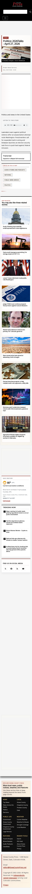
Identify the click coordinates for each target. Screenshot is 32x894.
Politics (5, 810)
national (8, 175)
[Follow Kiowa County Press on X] (5, 569)
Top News (6, 802)
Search (19, 839)
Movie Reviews (7, 841)
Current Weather (22, 819)
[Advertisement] (16, 91)
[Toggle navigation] (5, 18)
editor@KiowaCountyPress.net (14, 867)
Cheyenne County (22, 805)
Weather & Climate (23, 822)
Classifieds (6, 846)
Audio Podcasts (8, 844)
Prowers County (22, 808)
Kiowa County (21, 802)
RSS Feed (20, 841)
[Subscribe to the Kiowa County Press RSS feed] (17, 569)
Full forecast (6, 501)
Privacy (19, 849)
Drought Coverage (22, 825)
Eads (18, 810)
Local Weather (21, 827)
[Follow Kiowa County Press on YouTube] (23, 569)
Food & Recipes (8, 839)
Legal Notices (7, 831)
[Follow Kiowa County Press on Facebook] (11, 569)
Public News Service (12, 180)
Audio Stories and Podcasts (15, 170)
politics (7, 185)
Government (7, 819)
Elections (6, 812)
